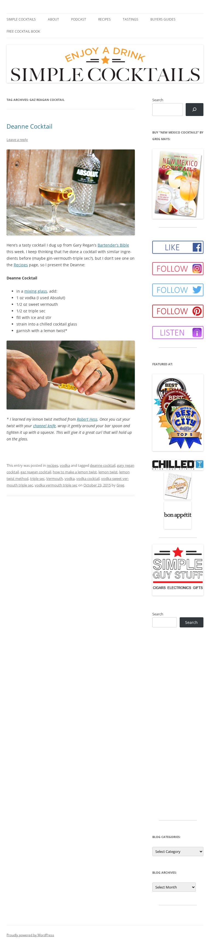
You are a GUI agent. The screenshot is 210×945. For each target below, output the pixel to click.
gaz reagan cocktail (36, 471)
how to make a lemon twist (75, 471)
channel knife (44, 425)
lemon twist (108, 471)
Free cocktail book (23, 31)
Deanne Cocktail (29, 126)
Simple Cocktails (21, 19)
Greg (120, 485)
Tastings (130, 19)
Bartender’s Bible (113, 245)
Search (157, 99)
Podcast (78, 19)
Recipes (104, 19)
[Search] (194, 109)
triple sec (37, 478)
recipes (52, 465)
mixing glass (35, 291)
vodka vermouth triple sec (56, 485)
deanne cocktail (102, 465)
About (53, 19)
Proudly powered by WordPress (30, 935)
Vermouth (54, 478)
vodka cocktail (88, 478)
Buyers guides (163, 19)
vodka (65, 465)
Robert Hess (87, 419)
